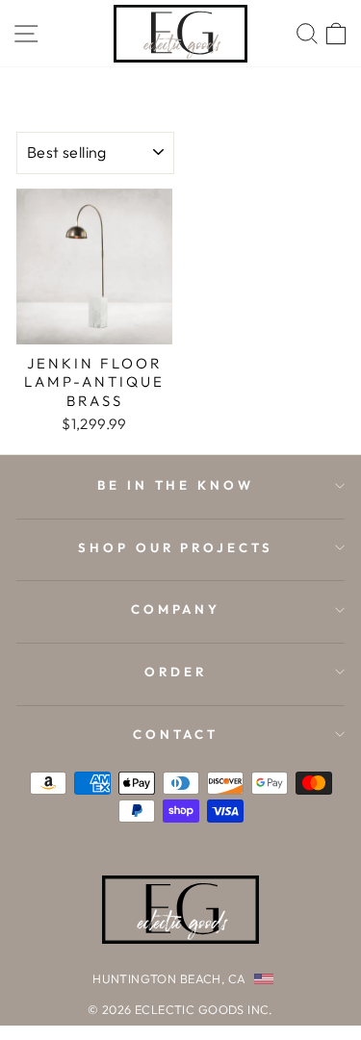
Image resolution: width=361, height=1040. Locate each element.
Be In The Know (176, 485)
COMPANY (176, 609)
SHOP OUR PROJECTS (176, 547)
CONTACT (176, 734)
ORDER (175, 671)
